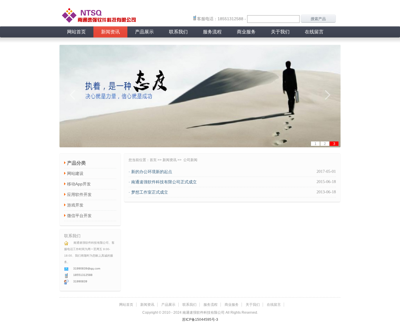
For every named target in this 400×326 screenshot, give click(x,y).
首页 (153, 160)
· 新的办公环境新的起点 (150, 171)
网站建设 (75, 173)
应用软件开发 (79, 194)
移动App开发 (79, 184)
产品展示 (144, 31)
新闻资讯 (110, 31)
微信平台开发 (79, 215)
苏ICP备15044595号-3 (200, 320)
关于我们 (280, 31)
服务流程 (212, 31)
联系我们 (178, 31)
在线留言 (314, 31)
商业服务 (246, 31)
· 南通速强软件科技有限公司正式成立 (163, 182)
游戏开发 (75, 205)
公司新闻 (190, 160)
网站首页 (76, 31)
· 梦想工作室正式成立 (148, 192)
